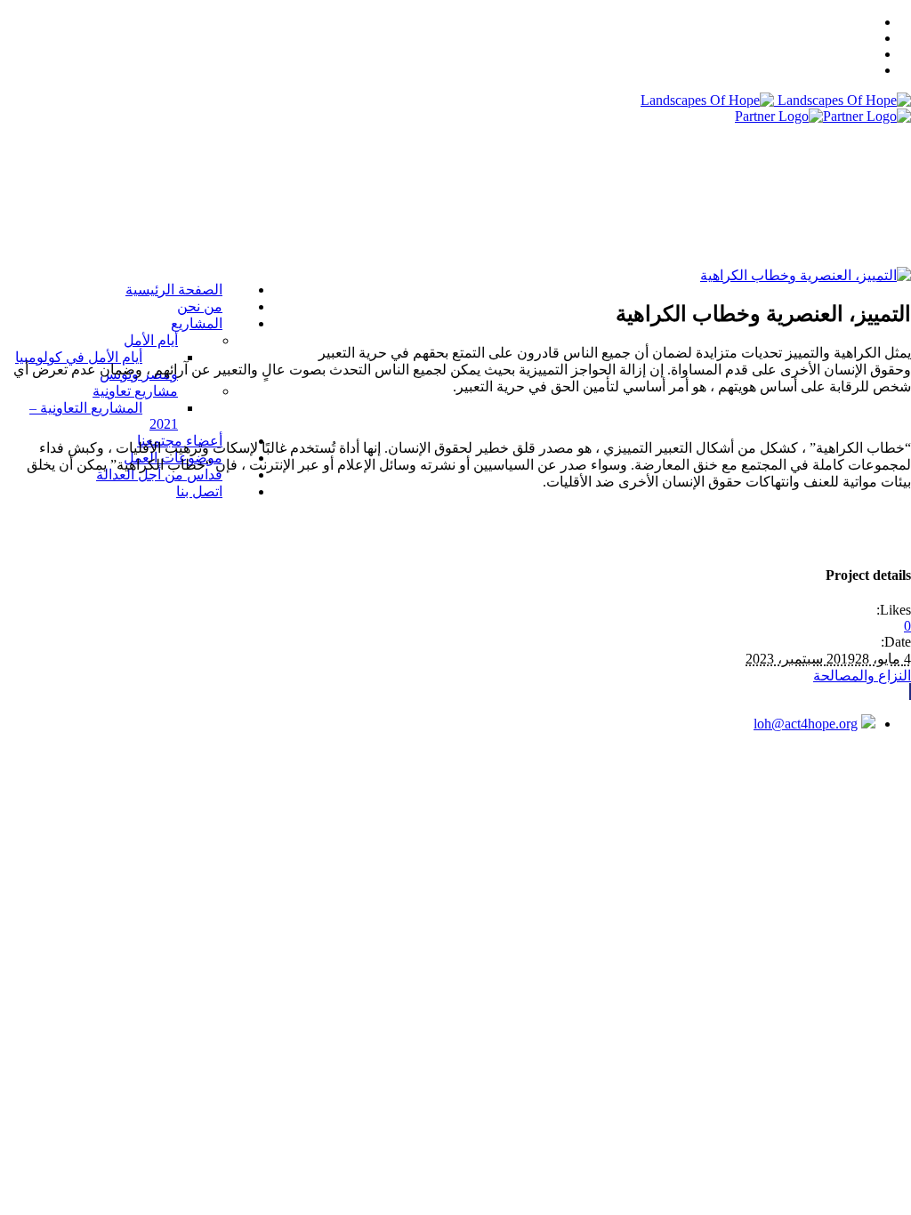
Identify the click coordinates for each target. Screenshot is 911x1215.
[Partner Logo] (823, 116)
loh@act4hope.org (806, 723)
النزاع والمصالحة (862, 675)
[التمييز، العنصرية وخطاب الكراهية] (805, 275)
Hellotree (499, 785)
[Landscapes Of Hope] (776, 100)
